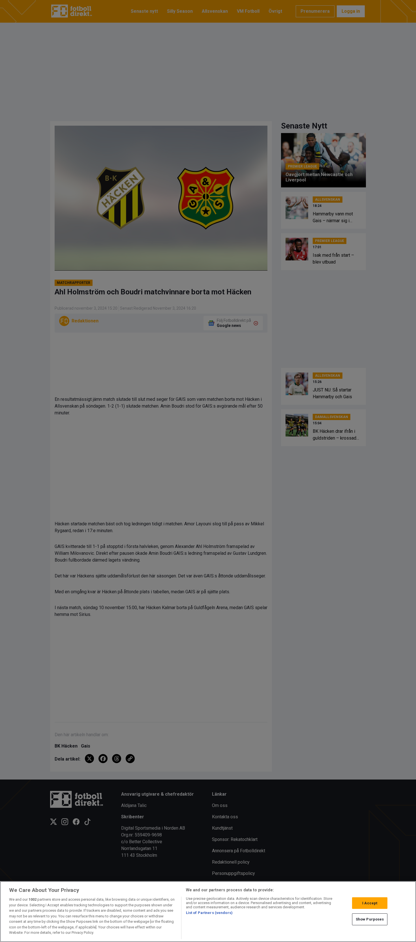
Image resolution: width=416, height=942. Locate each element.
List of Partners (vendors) (209, 913)
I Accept (369, 903)
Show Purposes (370, 919)
